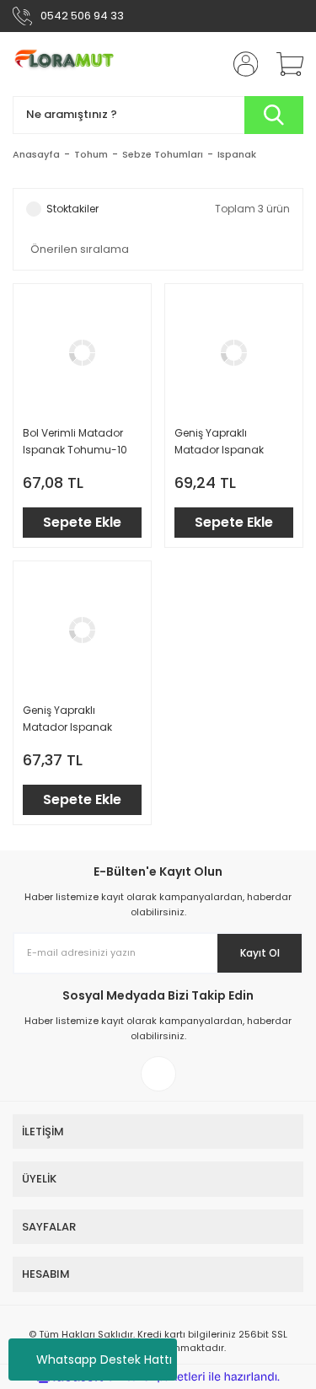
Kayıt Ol (260, 953)
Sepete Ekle (82, 522)
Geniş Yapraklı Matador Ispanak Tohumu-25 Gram (222, 442)
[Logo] (69, 64)
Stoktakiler (72, 208)
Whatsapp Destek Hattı (104, 1359)
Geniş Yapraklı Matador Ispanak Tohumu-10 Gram (69, 719)
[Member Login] (240, 64)
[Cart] (284, 64)
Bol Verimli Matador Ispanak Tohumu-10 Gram (75, 442)
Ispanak (236, 154)
